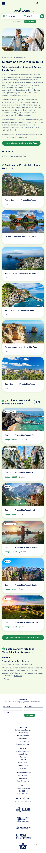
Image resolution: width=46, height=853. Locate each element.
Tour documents (23, 781)
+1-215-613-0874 (23, 791)
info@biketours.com (23, 788)
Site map (23, 768)
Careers (23, 757)
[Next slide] (43, 650)
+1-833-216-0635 (23, 794)
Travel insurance (23, 741)
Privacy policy (23, 763)
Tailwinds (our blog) (23, 751)
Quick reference (23, 775)
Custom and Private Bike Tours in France (17, 664)
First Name (6, 706)
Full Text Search (16, 21)
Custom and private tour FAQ (15, 156)
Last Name (28, 706)
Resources (23, 738)
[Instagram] (24, 798)
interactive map (21, 137)
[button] (3, 3)
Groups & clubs (23, 754)
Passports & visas (23, 744)
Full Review (18, 675)
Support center (23, 765)
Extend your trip (23, 736)
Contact (23, 760)
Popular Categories (20, 57)
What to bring (23, 733)
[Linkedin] (28, 798)
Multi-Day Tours (7, 57)
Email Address (8, 713)
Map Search (31, 21)
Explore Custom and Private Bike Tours (21, 143)
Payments (23, 778)
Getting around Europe (23, 730)
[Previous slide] (40, 650)
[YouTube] (17, 798)
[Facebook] (21, 798)
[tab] (20, 428)
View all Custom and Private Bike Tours (25, 637)
